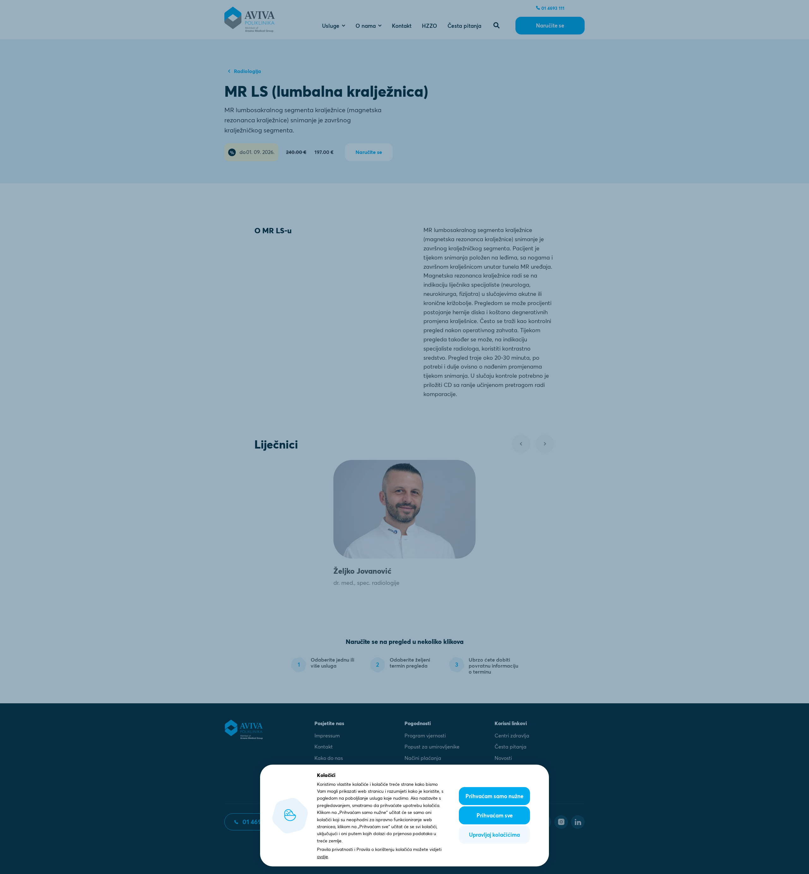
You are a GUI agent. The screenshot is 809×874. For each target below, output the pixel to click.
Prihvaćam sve (495, 815)
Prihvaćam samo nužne (494, 796)
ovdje (322, 856)
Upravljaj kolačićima (494, 834)
